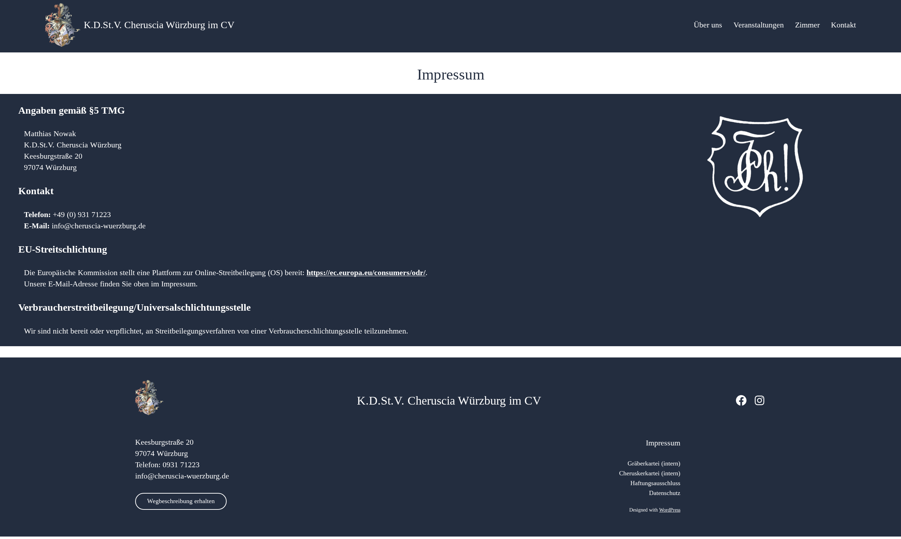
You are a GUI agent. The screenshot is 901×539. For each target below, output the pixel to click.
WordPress (669, 510)
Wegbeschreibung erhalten (181, 501)
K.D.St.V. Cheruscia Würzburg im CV (159, 24)
